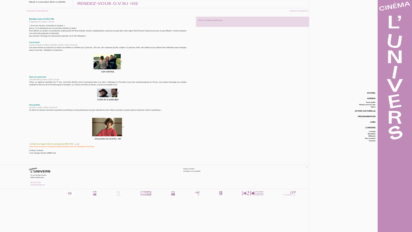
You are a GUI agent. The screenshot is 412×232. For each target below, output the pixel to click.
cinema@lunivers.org (37, 184)
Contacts (372, 141)
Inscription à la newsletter (192, 171)
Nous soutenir (370, 138)
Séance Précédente (38, 11)
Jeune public (371, 102)
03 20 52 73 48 (35, 182)
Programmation (367, 116)
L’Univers (370, 127)
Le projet (372, 131)
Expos (373, 107)
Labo (373, 122)
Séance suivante (298, 11)
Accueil (371, 93)
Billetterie (372, 136)
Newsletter (372, 134)
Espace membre (189, 169)
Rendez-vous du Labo (367, 104)
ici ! (76, 144)
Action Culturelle (365, 111)
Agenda (371, 98)
